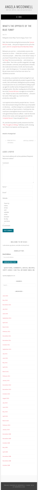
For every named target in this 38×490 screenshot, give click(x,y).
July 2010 (5, 403)
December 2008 (7, 456)
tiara (26, 118)
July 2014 (5, 309)
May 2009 (5, 447)
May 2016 (5, 300)
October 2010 (6, 394)
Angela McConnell (19, 6)
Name (5, 187)
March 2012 (6, 327)
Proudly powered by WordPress (14, 485)
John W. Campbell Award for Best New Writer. (19, 47)
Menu (20, 17)
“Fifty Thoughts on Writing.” (10, 125)
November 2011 (7, 340)
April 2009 (5, 452)
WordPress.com (20, 487)
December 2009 (7, 434)
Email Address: (7, 254)
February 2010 (6, 425)
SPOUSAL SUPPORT (28, 140)
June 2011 (5, 358)
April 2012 (5, 322)
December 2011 (7, 336)
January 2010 (6, 429)
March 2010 (6, 420)
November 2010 (7, 389)
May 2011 (5, 362)
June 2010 (5, 407)
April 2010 (5, 416)
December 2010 (7, 385)
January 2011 (6, 380)
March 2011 (6, 371)
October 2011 (6, 345)
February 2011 (6, 376)
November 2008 (7, 461)
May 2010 (5, 412)
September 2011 (7, 349)
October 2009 (6, 443)
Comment (5, 164)
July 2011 (5, 354)
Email (5, 192)
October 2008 (6, 465)
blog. (6, 60)
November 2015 (7, 305)
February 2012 (6, 331)
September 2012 (7, 318)
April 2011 (5, 367)
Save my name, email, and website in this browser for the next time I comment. (7, 214)
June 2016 (5, 296)
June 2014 (5, 313)
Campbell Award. (8, 118)
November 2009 (7, 438)
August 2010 (6, 398)
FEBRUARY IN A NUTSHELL (11, 141)
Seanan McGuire (14, 91)
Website (5, 198)
